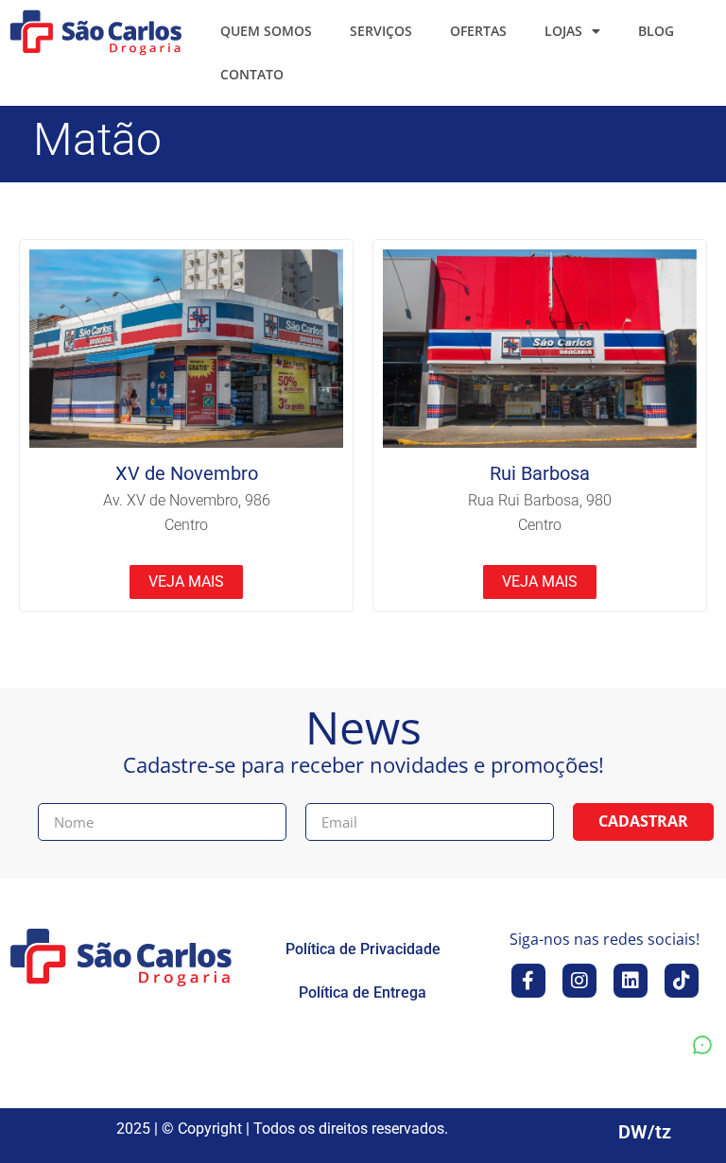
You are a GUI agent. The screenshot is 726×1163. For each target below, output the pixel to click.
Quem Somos (266, 31)
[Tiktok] (682, 981)
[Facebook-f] (528, 981)
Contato (252, 74)
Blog (656, 31)
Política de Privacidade (363, 949)
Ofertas (478, 31)
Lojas (563, 31)
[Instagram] (579, 981)
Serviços (381, 31)
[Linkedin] (631, 981)
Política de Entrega (362, 992)
